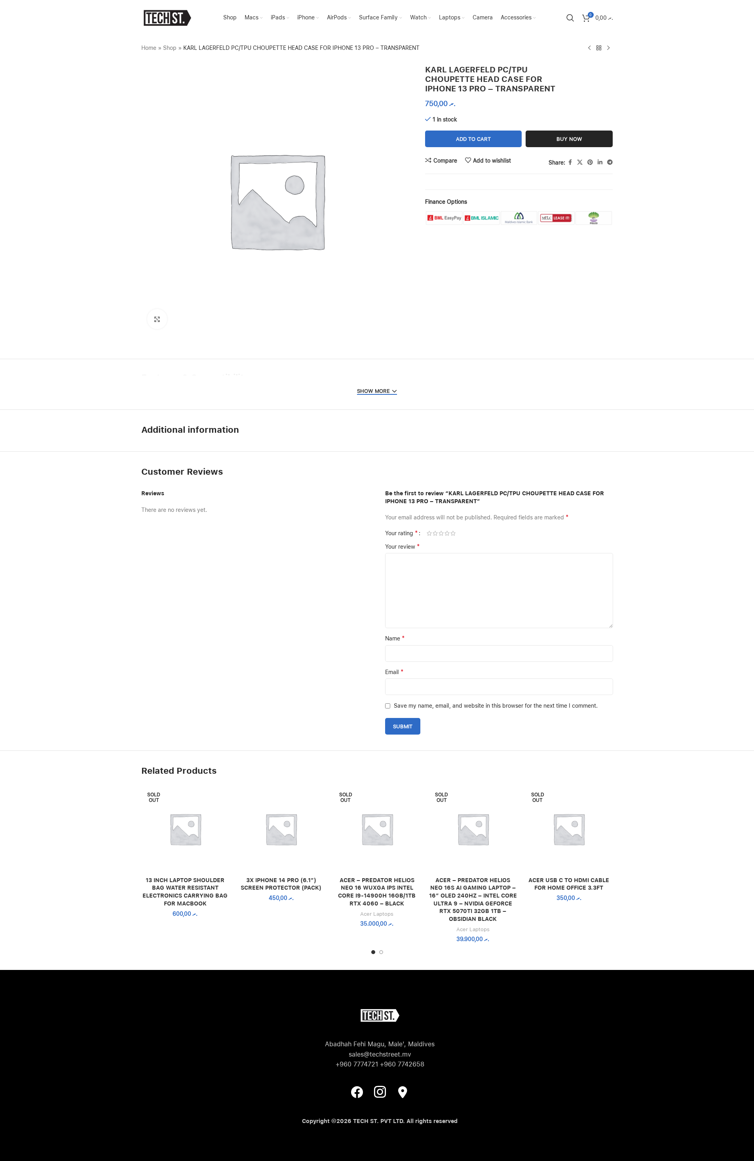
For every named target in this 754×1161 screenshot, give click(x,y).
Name (395, 638)
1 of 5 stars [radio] (429, 533)
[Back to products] (599, 48)
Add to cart (473, 139)
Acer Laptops (376, 914)
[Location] (403, 1091)
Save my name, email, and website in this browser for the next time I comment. (496, 706)
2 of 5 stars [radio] (435, 533)
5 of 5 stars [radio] (453, 533)
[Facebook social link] (570, 162)
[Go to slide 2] (381, 952)
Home (148, 48)
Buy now (569, 139)
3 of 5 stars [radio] (441, 533)
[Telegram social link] (610, 162)
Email (394, 672)
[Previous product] (589, 48)
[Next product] (608, 48)
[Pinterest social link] (590, 162)
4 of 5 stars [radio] (447, 533)
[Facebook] (357, 1091)
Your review (402, 546)
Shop (170, 48)
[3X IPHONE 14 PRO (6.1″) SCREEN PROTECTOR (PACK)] (281, 829)
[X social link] (580, 162)
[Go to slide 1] (373, 952)
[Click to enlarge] (157, 319)
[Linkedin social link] (600, 162)
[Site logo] (167, 17)
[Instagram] (380, 1091)
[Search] (570, 18)
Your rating (401, 533)
